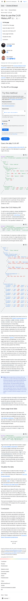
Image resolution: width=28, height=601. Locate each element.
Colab (8, 481)
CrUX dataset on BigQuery (7, 418)
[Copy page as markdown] (17, 18)
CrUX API (3, 77)
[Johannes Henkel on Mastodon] (11, 46)
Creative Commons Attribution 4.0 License (13, 550)
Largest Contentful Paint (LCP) (19, 318)
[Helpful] (9, 13)
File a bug (3, 563)
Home (2, 10)
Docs (2, 5)
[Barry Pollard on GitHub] (9, 59)
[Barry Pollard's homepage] (14, 59)
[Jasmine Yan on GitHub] (7, 53)
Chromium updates (5, 571)
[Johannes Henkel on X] (7, 46)
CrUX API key (17, 215)
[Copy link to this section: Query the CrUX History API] (22, 207)
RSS (2, 589)
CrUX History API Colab (8, 484)
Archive (2, 575)
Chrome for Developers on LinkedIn (8, 587)
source (16, 484)
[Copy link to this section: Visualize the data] (15, 467)
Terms (2, 594)
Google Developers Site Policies (10, 553)
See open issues (4, 565)
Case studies (3, 573)
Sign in (25, 1)
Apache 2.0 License (17, 551)
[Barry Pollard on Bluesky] (12, 59)
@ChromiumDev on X (5, 583)
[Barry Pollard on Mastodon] (11, 59)
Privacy (6, 594)
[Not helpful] (11, 13)
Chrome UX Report (12, 5)
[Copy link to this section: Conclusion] (10, 509)
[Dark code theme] (24, 155)
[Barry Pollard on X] (7, 59)
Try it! (5, 138)
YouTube (2, 585)
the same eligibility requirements (10, 446)
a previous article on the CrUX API (16, 147)
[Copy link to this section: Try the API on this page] (19, 87)
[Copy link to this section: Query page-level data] (18, 409)
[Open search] (18, 1)
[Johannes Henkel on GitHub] (9, 46)
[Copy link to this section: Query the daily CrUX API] (20, 143)
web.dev (12, 337)
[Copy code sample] (26, 155)
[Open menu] (2, 1)
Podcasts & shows (4, 577)
